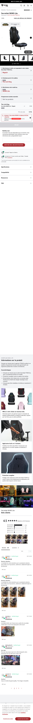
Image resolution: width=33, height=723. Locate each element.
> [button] (21, 688)
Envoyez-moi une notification (13, 145)
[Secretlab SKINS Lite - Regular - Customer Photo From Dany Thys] (25, 541)
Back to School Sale (16, 1)
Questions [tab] (14, 547)
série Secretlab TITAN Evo (14, 15)
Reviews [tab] (4, 547)
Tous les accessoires (11, 10)
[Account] (24, 5)
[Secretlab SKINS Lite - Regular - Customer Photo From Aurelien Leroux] (13, 541)
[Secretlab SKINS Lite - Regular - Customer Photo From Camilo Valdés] (8, 537)
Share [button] (4, 569)
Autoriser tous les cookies (23, 719)
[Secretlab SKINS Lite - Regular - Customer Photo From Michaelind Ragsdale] (19, 541)
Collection (3, 10)
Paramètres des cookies (8, 718)
